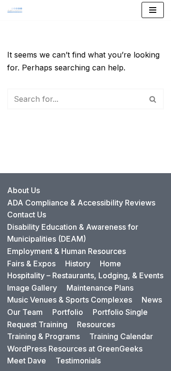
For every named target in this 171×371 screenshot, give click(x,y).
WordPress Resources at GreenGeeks (74, 348)
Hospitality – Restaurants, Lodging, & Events (85, 275)
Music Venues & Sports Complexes (69, 299)
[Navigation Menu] (153, 10)
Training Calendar (121, 336)
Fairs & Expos (31, 263)
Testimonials (78, 360)
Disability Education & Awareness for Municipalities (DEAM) (72, 233)
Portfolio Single (120, 312)
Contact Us (26, 214)
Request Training (37, 324)
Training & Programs (43, 336)
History (77, 263)
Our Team (25, 312)
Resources (96, 324)
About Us (23, 190)
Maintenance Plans (99, 288)
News (152, 299)
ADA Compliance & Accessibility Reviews (81, 202)
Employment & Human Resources (66, 251)
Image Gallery (32, 288)
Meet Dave (26, 360)
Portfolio (67, 312)
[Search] (153, 98)
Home (110, 263)
